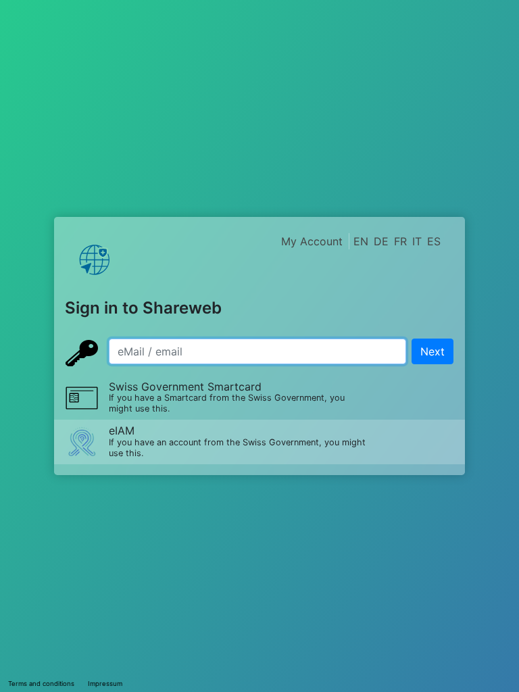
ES (434, 241)
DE (381, 241)
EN (360, 241)
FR (400, 241)
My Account (312, 241)
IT (417, 241)
